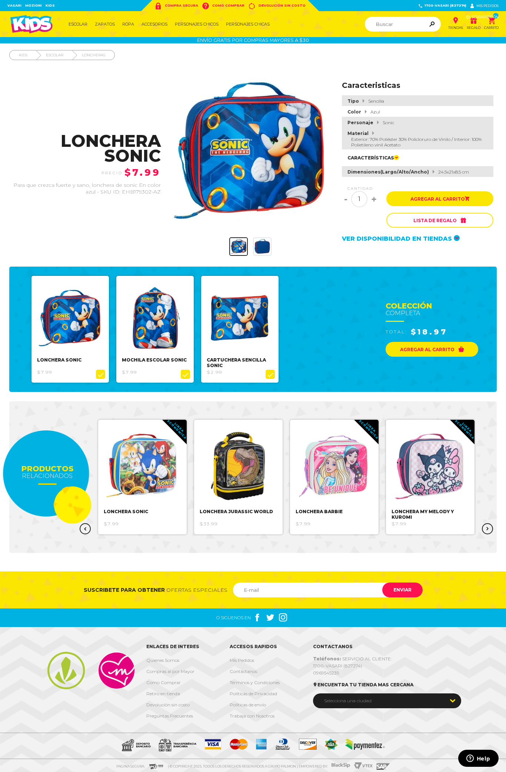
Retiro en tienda (163, 693)
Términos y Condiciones (255, 682)
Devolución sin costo (277, 6)
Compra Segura (176, 6)
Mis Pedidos (242, 660)
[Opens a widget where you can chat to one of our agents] (478, 759)
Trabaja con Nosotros (252, 716)
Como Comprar (223, 6)
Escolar (78, 24)
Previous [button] (85, 528)
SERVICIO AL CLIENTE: (352, 659)
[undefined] (250, 151)
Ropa (128, 24)
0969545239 (326, 673)
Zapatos (105, 24)
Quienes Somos (162, 660)
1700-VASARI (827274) (442, 5)
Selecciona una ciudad (348, 700)
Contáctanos (243, 671)
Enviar (402, 590)
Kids (50, 5)
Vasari (14, 5)
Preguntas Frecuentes (169, 716)
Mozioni (33, 5)
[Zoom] (238, 246)
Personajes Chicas (248, 24)
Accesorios (154, 24)
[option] (70, 329)
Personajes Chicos (197, 24)
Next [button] (487, 528)
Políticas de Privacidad (253, 693)
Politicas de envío (248, 704)
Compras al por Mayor (170, 671)
